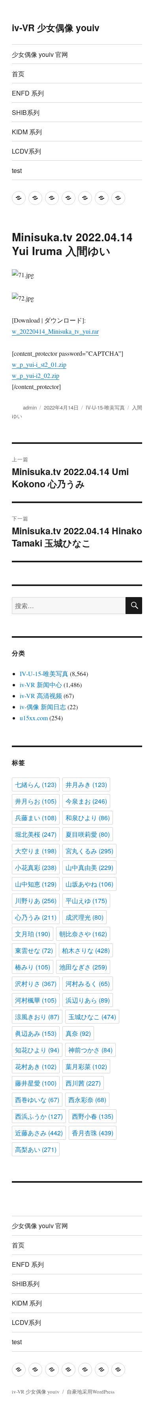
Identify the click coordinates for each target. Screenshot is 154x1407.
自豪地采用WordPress (91, 1391)
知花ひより (37, 1049)
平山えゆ (86, 900)
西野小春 (92, 1116)
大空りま (35, 850)
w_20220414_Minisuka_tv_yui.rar (55, 331)
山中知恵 (35, 884)
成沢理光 (84, 917)
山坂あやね (89, 884)
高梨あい (35, 1149)
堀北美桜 (35, 834)
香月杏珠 (92, 1132)
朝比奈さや (83, 933)
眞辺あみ (35, 1033)
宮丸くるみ (89, 850)
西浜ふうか (39, 1116)
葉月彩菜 (86, 1066)
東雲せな (34, 950)
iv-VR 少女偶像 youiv (56, 27)
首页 (18, 73)
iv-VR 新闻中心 (41, 684)
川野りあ (35, 900)
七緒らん (35, 784)
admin (30, 407)
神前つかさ (90, 1049)
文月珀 (32, 933)
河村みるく (88, 983)
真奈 (78, 1033)
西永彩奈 (87, 1099)
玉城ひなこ (92, 1016)
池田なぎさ (83, 966)
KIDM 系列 (27, 131)
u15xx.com (34, 718)
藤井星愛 (35, 1083)
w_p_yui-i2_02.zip (35, 375)
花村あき (35, 1066)
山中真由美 (89, 867)
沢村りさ (35, 983)
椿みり (32, 966)
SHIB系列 (25, 112)
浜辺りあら (88, 1000)
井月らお (35, 801)
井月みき (86, 784)
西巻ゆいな (37, 1099)
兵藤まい (35, 817)
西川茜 (83, 1083)
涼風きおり (37, 1016)
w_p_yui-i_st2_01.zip (39, 364)
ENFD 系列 (28, 93)
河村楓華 (35, 1000)
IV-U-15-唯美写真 (105, 407)
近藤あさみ (39, 1132)
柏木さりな (86, 950)
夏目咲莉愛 (88, 834)
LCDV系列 (26, 151)
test (17, 170)
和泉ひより (88, 817)
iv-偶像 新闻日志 (43, 707)
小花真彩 (35, 867)
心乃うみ (35, 917)
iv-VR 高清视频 (41, 695)
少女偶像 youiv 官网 (40, 54)
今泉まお (86, 801)
